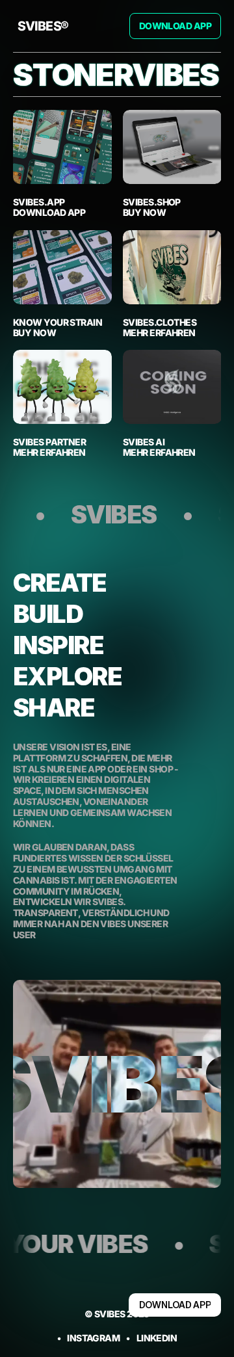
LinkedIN (156, 1337)
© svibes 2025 (117, 1313)
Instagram (93, 1337)
